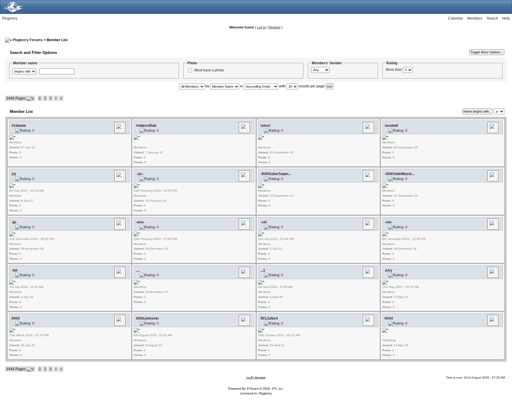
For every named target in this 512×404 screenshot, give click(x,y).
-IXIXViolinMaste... (400, 174)
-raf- (264, 222)
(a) (14, 174)
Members (474, 18)
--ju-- (140, 174)
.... (138, 270)
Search (492, 18)
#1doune (19, 126)
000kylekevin (147, 318)
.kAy (388, 270)
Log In (261, 27)
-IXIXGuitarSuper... (275, 174)
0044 (389, 318)
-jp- (14, 222)
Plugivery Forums (28, 40)
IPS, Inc (277, 388)
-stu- (388, 222)
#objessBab (146, 126)
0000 (16, 318)
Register (274, 27)
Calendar (455, 18)
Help (506, 18)
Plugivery (9, 18)
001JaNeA (269, 318)
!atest (265, 126)
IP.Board (253, 388)
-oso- (140, 222)
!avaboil (391, 126)
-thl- (15, 270)
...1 (262, 270)
